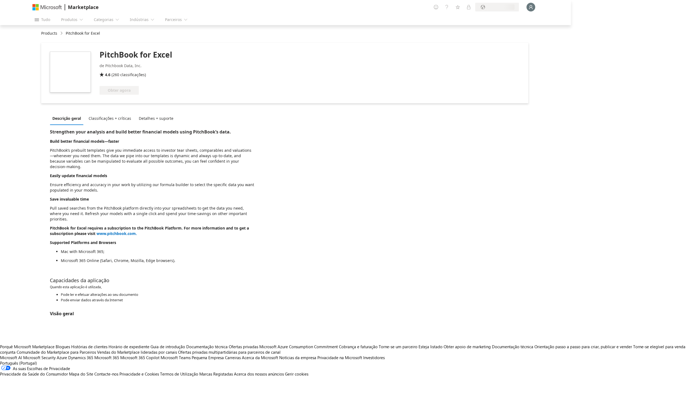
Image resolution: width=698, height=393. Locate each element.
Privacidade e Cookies (139, 374)
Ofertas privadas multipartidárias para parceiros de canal (229, 352)
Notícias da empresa (297, 357)
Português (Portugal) (18, 363)
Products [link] (49, 33)
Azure (62, 357)
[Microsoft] (47, 7)
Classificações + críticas (110, 118)
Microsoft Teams (176, 357)
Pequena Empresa (208, 357)
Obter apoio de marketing (467, 346)
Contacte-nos (106, 374)
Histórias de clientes (89, 346)
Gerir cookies (296, 374)
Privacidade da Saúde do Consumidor (34, 374)
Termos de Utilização (179, 374)
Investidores (374, 357)
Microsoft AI (11, 357)
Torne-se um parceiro (398, 346)
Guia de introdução (168, 346)
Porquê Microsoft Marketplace (27, 346)
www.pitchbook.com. (117, 233)
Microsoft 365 (106, 357)
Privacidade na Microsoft (339, 357)
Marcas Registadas (216, 374)
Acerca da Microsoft (260, 357)
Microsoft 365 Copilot (140, 357)
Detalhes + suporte (156, 118)
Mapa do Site (81, 374)
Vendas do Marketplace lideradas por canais (137, 352)
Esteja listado (431, 346)
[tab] (68, 118)
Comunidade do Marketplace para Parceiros (56, 352)
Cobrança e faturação (358, 346)
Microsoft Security (39, 357)
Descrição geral (66, 118)
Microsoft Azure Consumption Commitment (299, 346)
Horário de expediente (129, 346)
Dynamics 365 (80, 357)
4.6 (107, 74)
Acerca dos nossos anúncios (259, 374)
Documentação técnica (207, 346)
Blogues (63, 346)
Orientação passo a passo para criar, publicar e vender (583, 346)
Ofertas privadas (243, 346)
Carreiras (233, 357)
